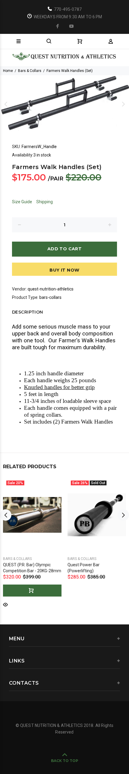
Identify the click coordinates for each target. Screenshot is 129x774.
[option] (64, 104)
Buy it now (64, 270)
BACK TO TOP (64, 760)
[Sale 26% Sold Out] (97, 515)
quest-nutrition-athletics (51, 289)
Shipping (44, 201)
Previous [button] (5, 104)
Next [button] (123, 104)
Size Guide (22, 201)
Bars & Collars (29, 71)
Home (8, 71)
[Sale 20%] (32, 514)
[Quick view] (5, 604)
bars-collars (50, 297)
